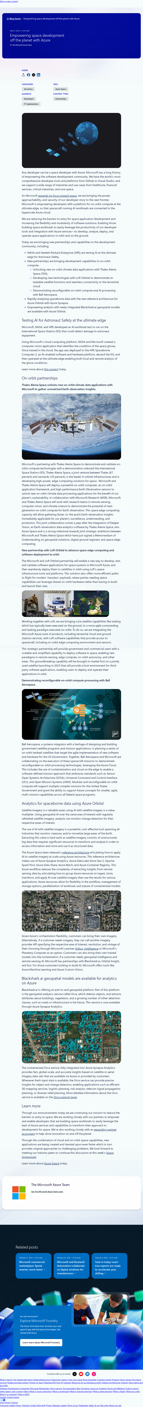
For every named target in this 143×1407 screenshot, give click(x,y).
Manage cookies (60, 1405)
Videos (26, 1391)
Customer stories (104, 1380)
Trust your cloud (75, 1380)
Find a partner (56, 1388)
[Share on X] (33, 74)
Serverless (28, 89)
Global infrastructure (42, 1380)
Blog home (15, 18)
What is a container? (8, 1394)
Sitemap (25, 1405)
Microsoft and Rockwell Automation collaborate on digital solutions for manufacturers (71, 1268)
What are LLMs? (133, 1391)
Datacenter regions (59, 1380)
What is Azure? (6, 1380)
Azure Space (60, 89)
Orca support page (65, 1097)
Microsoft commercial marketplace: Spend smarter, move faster (32, 1266)
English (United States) (9, 1397)
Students (103, 1388)
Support (124, 1383)
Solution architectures (111, 1383)
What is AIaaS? (119, 1391)
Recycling (104, 1405)
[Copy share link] (23, 74)
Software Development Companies (15, 1388)
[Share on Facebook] (28, 74)
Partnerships (60, 99)
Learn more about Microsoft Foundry (41, 1342)
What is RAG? (24, 1394)
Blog (78, 1388)
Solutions (67, 1383)
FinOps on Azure (36, 1383)
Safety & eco (94, 1405)
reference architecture (75, 852)
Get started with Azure (23, 1380)
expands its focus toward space (57, 195)
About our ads (115, 1405)
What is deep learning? (102, 1391)
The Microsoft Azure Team (22, 45)
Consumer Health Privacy (11, 1405)
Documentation (69, 1388)
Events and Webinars (116, 1388)
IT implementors (31, 104)
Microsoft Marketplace (40, 1388)
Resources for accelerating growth (86, 1383)
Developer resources (89, 1388)
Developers (29, 99)
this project (51, 369)
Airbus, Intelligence (86, 948)
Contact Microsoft (37, 1405)
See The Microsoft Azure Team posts (47, 1192)
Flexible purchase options (18, 1383)
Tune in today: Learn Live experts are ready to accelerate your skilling (108, 1268)
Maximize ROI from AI (53, 1383)
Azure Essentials (89, 1380)
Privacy (49, 1405)
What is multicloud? (61, 1391)
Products (116, 1380)
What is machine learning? (81, 1391)
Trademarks (83, 1405)
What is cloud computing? (40, 1391)
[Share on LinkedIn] (38, 74)
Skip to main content (9, 1)
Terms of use (72, 1405)
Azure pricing (125, 1380)
